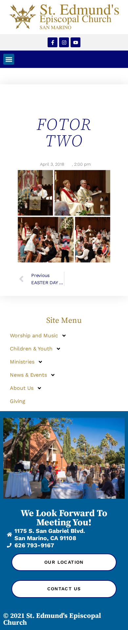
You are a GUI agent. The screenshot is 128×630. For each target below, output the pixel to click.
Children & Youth (31, 349)
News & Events (28, 375)
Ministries (22, 362)
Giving (17, 401)
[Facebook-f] (52, 42)
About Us (21, 388)
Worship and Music (34, 335)
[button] (8, 59)
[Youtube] (75, 42)
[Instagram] (64, 42)
